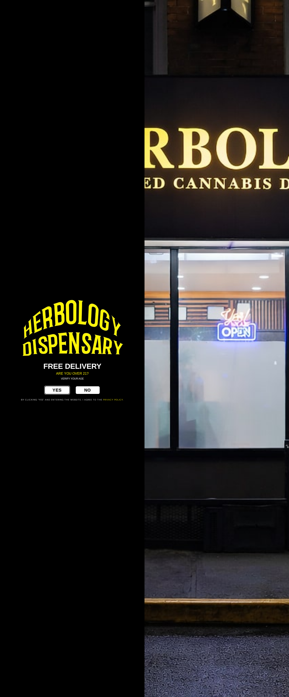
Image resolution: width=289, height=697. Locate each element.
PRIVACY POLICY (113, 400)
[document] (144, 348)
